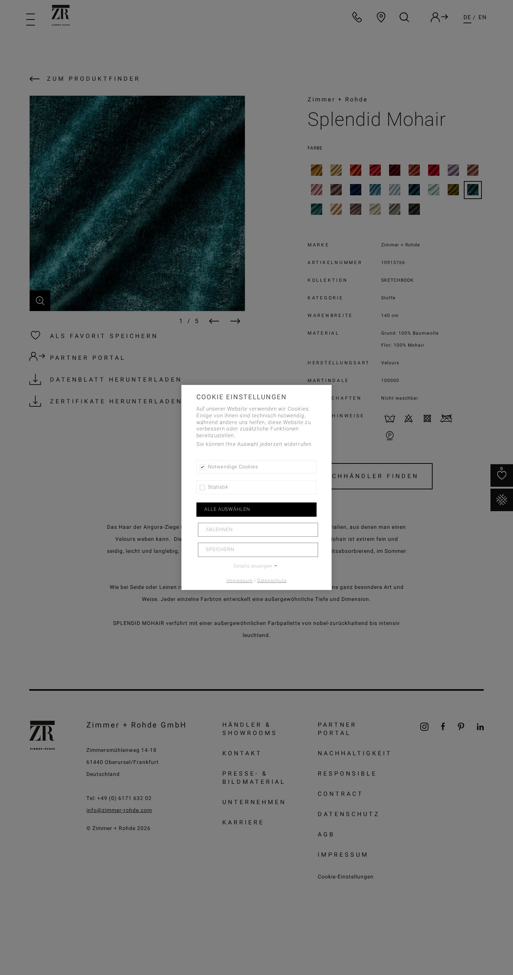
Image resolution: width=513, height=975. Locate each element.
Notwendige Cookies (233, 466)
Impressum (239, 580)
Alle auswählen (227, 509)
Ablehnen (219, 529)
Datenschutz (272, 580)
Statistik (218, 487)
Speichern (220, 549)
